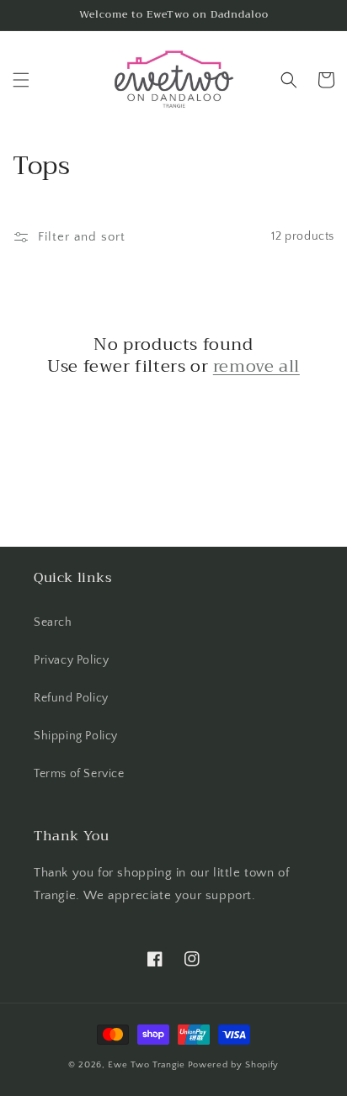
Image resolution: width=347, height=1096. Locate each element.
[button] (21, 79)
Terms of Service (79, 774)
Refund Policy (71, 698)
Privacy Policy (71, 660)
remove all (256, 367)
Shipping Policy (76, 736)
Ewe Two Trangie (146, 1065)
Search (53, 622)
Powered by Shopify (234, 1065)
